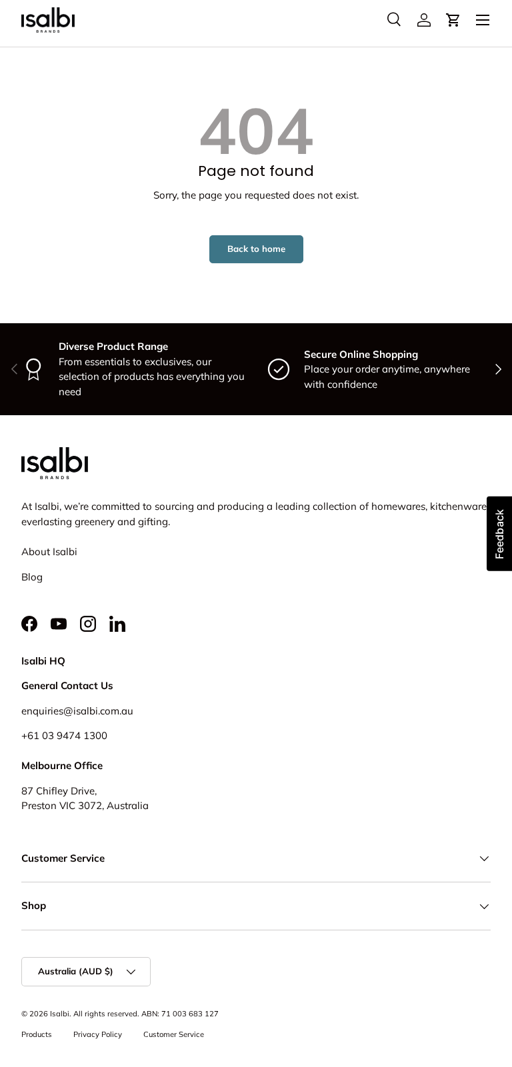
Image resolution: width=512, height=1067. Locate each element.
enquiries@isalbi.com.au (77, 710)
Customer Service (173, 1034)
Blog (32, 576)
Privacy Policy (97, 1034)
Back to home (256, 248)
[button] (453, 20)
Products (36, 1034)
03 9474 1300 (74, 735)
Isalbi (59, 1013)
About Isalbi (49, 551)
